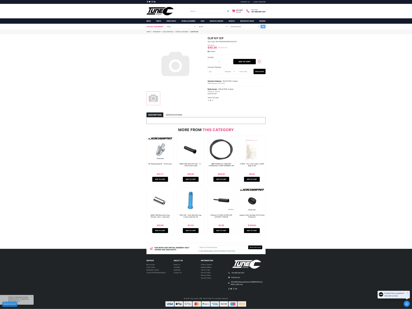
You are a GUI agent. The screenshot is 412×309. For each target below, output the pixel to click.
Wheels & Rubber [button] (188, 21)
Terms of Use (205, 270)
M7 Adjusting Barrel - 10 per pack (160, 164)
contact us (245, 2)
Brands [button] (262, 21)
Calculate (259, 71)
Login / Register (259, 2)
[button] (259, 61)
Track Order (150, 267)
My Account (150, 264)
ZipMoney (177, 270)
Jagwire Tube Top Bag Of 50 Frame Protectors (251, 216)
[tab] (154, 114)
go (263, 26)
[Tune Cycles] (160, 11)
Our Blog (177, 267)
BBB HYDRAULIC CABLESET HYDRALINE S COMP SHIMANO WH (221, 165)
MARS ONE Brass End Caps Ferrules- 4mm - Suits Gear (160, 216)
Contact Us (177, 272)
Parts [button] (158, 21)
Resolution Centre (152, 270)
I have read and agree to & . (218, 251)
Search (232, 21)
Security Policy (206, 278)
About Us (177, 264)
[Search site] (228, 11)
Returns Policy (206, 275)
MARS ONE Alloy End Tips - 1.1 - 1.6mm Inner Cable (190, 165)
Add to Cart (245, 62)
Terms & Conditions (220, 251)
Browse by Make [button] (247, 21)
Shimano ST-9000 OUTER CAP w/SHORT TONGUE (221, 216)
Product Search (206, 264)
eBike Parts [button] (171, 21)
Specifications (174, 115)
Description (154, 115)
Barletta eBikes (206, 267)
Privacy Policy (231, 251)
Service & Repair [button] (216, 21)
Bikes (148, 21)
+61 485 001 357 (258, 12)
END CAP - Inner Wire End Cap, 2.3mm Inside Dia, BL (191, 216)
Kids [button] (202, 21)
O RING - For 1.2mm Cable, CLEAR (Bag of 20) (252, 165)
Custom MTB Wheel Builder (155, 272)
